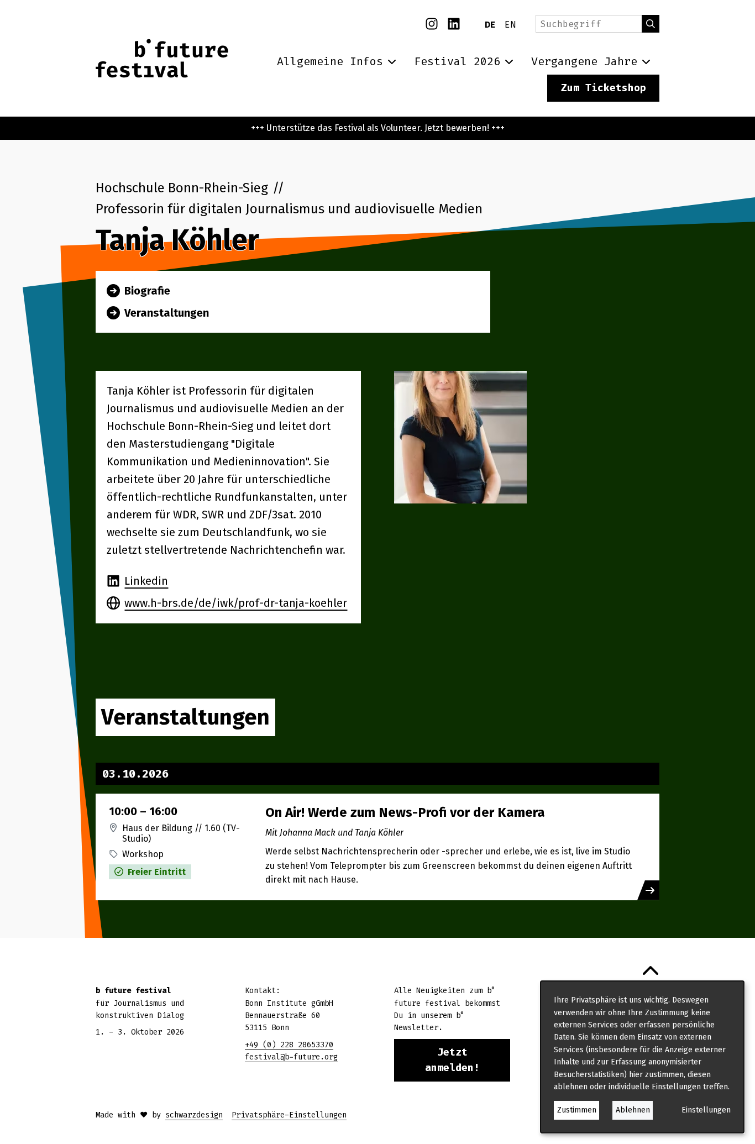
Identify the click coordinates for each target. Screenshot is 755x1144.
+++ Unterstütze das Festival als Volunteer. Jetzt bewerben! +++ (378, 128)
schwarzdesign (194, 1115)
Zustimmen (576, 1110)
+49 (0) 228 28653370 (289, 1045)
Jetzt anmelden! (452, 1060)
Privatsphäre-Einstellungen (289, 1115)
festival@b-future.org (291, 1057)
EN (510, 24)
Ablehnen (633, 1110)
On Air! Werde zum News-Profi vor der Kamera (405, 812)
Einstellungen (706, 1110)
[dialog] (642, 1057)
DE (490, 24)
